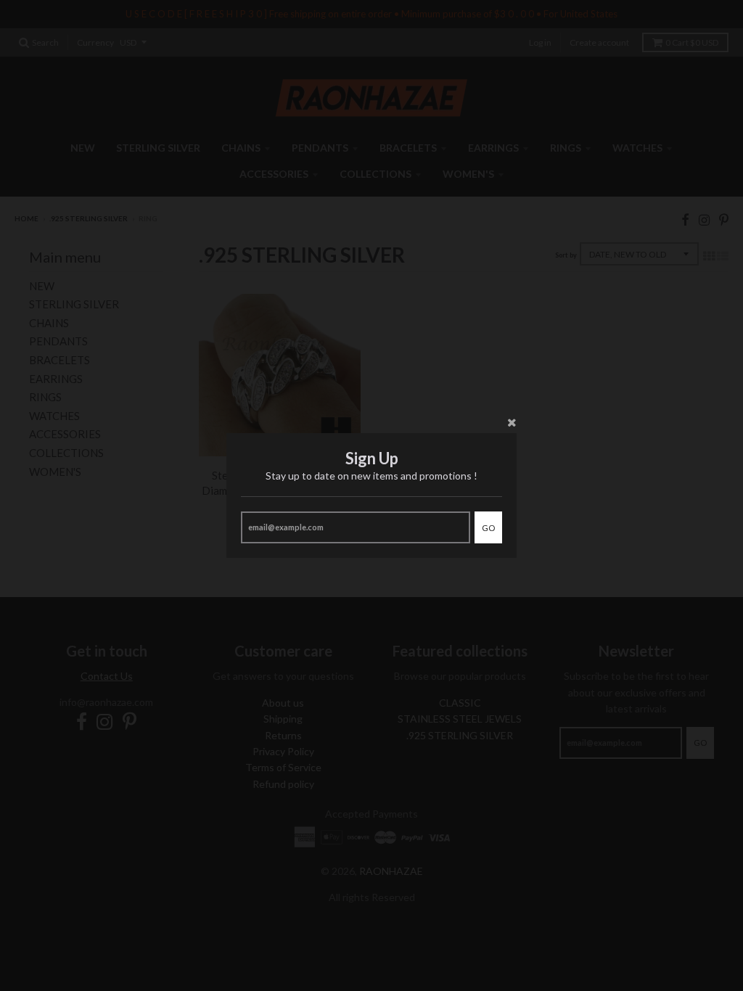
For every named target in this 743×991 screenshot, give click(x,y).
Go (488, 527)
